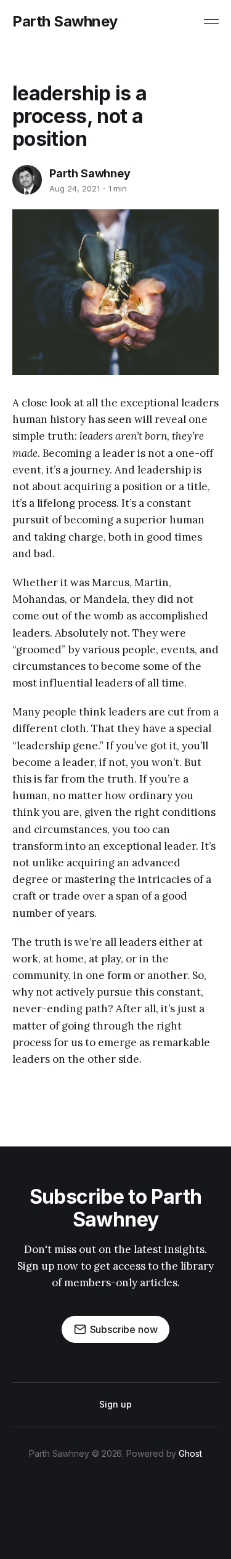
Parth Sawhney (65, 21)
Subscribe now (124, 1329)
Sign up (115, 1404)
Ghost (190, 1453)
